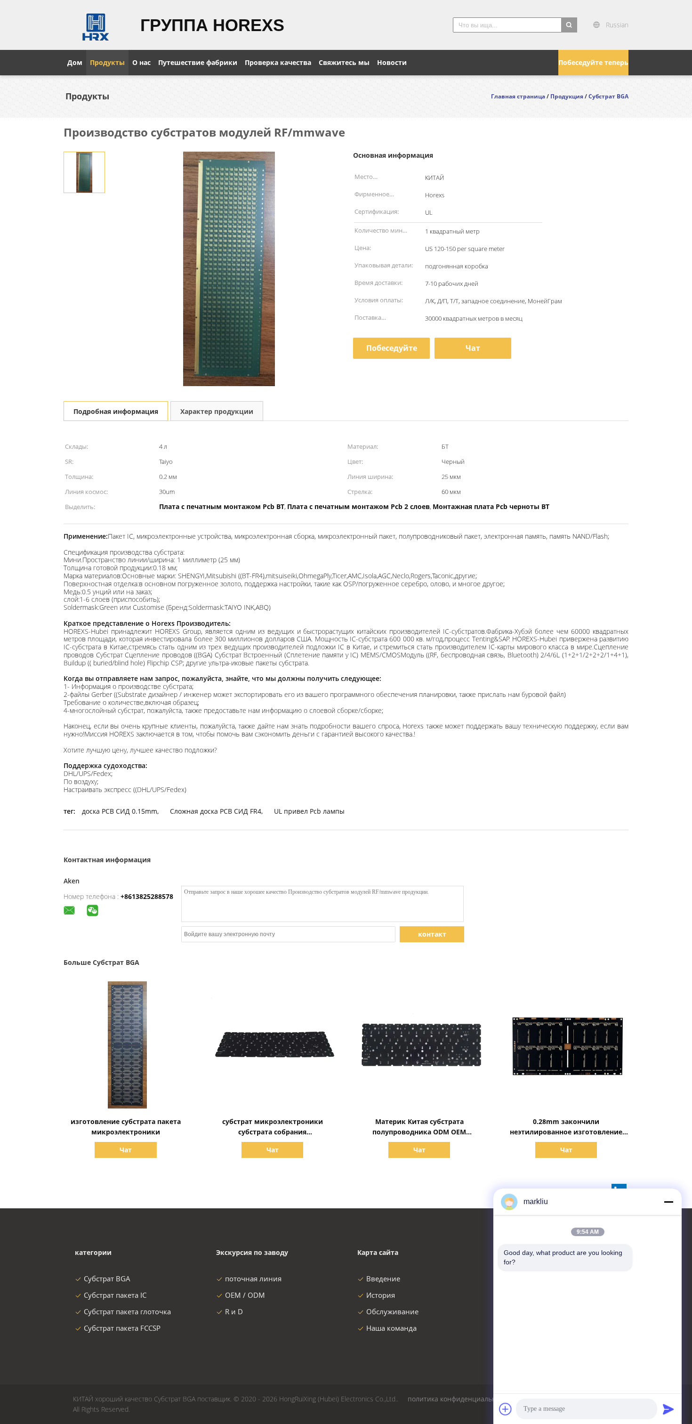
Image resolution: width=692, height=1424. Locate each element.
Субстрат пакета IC (115, 1295)
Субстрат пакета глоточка (127, 1311)
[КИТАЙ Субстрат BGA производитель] (96, 25)
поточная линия (253, 1278)
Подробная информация (115, 411)
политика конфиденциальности (459, 1398)
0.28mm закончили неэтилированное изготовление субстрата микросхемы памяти (566, 1132)
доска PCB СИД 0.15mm (119, 811)
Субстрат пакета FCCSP (122, 1328)
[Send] (668, 1409)
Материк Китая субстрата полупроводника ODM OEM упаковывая (419, 1132)
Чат (473, 348)
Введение (383, 1278)
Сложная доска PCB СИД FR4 (215, 811)
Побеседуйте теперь (593, 62)
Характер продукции (216, 411)
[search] (569, 24)
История (380, 1295)
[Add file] (505, 1409)
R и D (234, 1311)
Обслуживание (392, 1311)
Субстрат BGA (107, 1278)
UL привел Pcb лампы (309, 811)
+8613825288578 (147, 896)
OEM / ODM (245, 1295)
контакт (432, 934)
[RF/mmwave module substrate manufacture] (84, 171)
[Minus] (668, 1201)
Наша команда (391, 1328)
